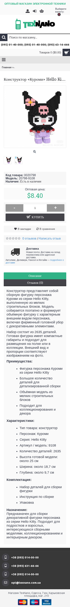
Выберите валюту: (59, 11)
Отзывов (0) (35, 283)
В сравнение (47, 228)
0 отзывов (29, 238)
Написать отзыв (50, 238)
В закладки (24, 228)
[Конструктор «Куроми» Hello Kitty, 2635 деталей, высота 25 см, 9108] (9, 158)
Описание (35, 276)
